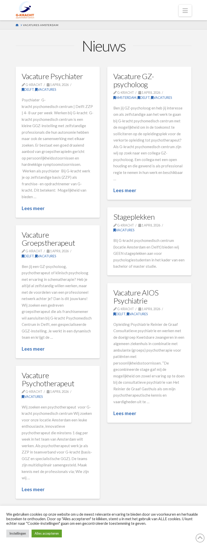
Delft (29, 89)
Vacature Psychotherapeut (48, 379)
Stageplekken (134, 216)
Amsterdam (126, 98)
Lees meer (33, 208)
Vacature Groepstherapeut (48, 238)
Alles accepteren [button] (47, 533)
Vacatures (47, 89)
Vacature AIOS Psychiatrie (136, 296)
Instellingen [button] (17, 533)
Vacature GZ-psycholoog (133, 80)
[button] (185, 10)
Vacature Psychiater (52, 76)
